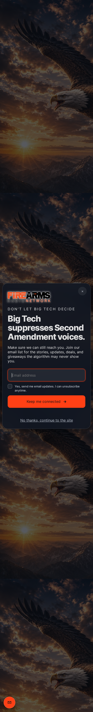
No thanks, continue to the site (46, 420)
